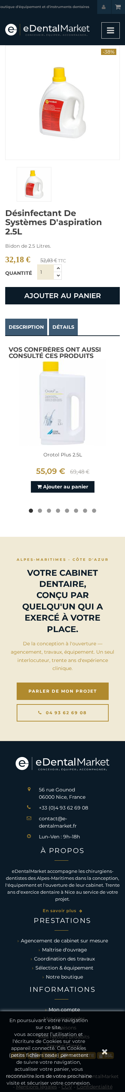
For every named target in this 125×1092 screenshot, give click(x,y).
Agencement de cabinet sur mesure (64, 941)
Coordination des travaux (64, 959)
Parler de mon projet (62, 691)
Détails (63, 327)
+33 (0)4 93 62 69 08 (63, 808)
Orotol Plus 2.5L (62, 455)
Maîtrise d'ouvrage (64, 950)
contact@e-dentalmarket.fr (58, 822)
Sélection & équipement (64, 968)
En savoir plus (60, 910)
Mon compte (64, 1009)
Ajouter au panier (62, 296)
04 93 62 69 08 (65, 712)
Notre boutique (64, 977)
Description (26, 327)
